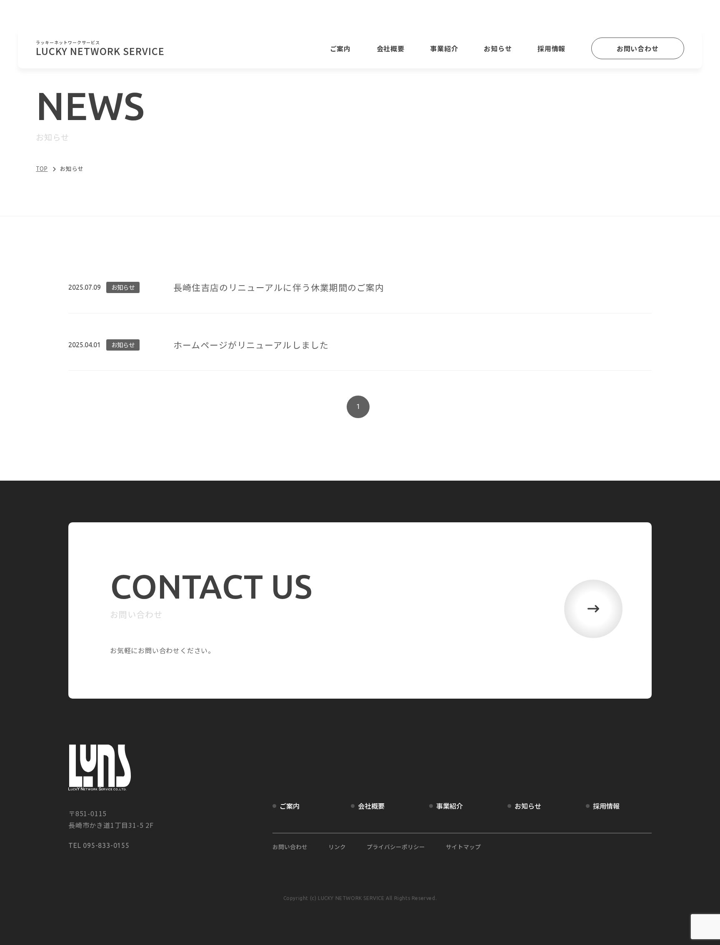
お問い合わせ (638, 48)
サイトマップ (463, 846)
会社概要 (391, 48)
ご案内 (340, 48)
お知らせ (498, 48)
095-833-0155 (106, 845)
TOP (42, 168)
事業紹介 (444, 48)
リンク (337, 846)
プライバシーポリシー (396, 846)
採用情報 (551, 48)
